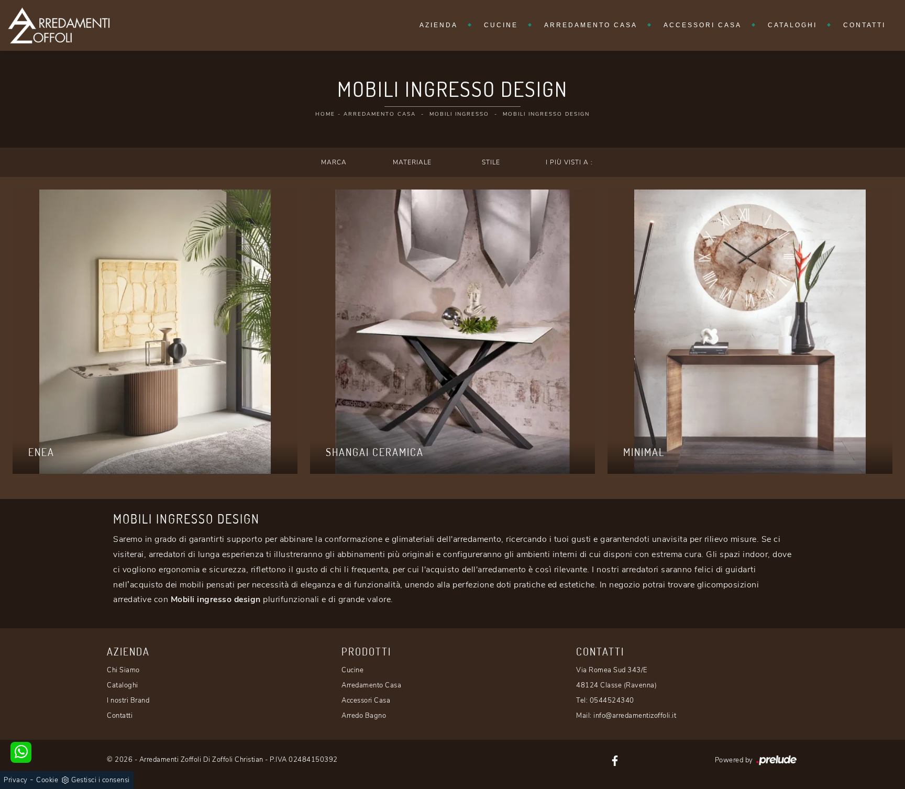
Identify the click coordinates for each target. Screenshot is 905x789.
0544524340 (612, 700)
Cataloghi (792, 25)
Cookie (47, 780)
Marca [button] (334, 162)
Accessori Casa (703, 25)
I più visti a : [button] (569, 162)
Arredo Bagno (363, 715)
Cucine (501, 25)
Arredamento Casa (590, 25)
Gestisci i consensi (100, 780)
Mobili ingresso (459, 114)
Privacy (16, 780)
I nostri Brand (128, 700)
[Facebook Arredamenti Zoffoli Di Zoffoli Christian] (615, 759)
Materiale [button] (412, 162)
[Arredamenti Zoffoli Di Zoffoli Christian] (58, 25)
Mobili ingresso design (546, 114)
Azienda (439, 25)
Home (325, 114)
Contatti (864, 25)
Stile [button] (491, 162)
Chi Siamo (123, 670)
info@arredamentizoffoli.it (634, 715)
